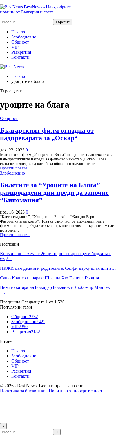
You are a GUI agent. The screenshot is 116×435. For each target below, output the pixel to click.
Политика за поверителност (75, 390)
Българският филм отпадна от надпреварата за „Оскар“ (47, 134)
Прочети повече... (15, 168)
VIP (15, 47)
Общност (20, 42)
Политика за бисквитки (23, 390)
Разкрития (21, 52)
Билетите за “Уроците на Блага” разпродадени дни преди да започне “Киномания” (54, 192)
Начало (18, 32)
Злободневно (23, 37)
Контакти (20, 57)
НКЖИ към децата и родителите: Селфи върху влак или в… (58, 268)
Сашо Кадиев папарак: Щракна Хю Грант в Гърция (49, 277)
